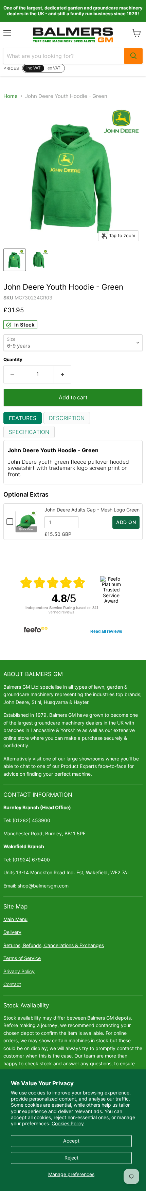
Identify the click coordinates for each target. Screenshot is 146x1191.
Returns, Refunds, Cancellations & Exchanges (53, 945)
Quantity (12, 359)
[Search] (133, 56)
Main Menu (15, 919)
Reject (71, 1158)
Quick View (26, 529)
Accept (71, 1141)
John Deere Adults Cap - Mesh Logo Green (92, 510)
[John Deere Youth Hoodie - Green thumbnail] (14, 260)
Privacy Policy (19, 971)
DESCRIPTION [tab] (67, 418)
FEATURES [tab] (22, 418)
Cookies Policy (68, 1123)
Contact (12, 984)
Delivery (12, 932)
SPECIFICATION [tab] (29, 432)
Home (10, 96)
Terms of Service (22, 958)
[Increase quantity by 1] (62, 374)
